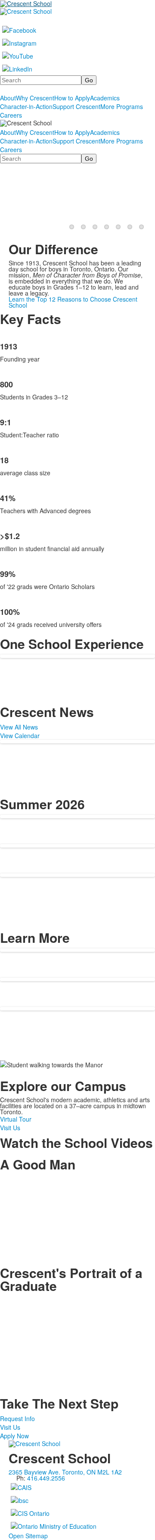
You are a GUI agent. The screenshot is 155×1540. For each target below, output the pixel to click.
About (8, 98)
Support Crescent (76, 106)
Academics (105, 98)
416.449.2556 (46, 1478)
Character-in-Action (26, 106)
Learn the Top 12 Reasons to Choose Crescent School (73, 302)
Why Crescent (35, 98)
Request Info (17, 1418)
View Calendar (20, 735)
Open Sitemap (28, 1535)
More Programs (121, 106)
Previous (10, 197)
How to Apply (72, 98)
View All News (19, 727)
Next (145, 197)
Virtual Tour (15, 1119)
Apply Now (14, 1435)
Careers (11, 115)
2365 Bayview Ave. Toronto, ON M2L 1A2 (65, 1472)
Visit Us (10, 1127)
